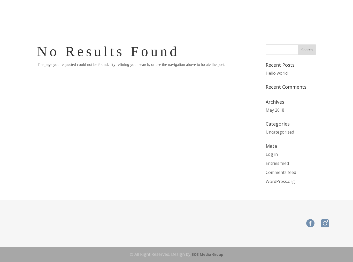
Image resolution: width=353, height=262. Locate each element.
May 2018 (275, 110)
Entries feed (277, 163)
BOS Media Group (207, 254)
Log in (272, 154)
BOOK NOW (311, 14)
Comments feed (281, 172)
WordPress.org (280, 181)
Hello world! (277, 73)
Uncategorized (280, 132)
